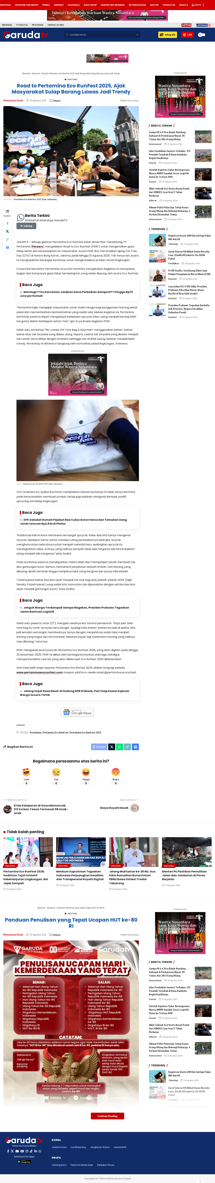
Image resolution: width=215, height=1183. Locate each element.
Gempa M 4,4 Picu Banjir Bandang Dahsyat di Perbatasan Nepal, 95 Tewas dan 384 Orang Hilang (167, 136)
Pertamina (35, 732)
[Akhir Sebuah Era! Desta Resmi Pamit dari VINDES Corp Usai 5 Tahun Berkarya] (203, 193)
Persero (37, 246)
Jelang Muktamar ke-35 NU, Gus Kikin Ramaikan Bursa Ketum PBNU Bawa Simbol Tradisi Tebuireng (132, 877)
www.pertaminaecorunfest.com (39, 672)
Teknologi (173, 244)
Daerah (152, 163)
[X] (12, 1151)
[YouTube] (17, 1151)
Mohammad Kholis (13, 100)
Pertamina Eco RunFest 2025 (85, 732)
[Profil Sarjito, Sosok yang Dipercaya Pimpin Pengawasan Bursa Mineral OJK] (157, 275)
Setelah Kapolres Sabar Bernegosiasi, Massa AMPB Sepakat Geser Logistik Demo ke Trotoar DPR (169, 173)
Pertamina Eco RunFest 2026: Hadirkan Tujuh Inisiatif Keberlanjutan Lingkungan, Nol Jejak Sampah (25, 877)
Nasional (36, 73)
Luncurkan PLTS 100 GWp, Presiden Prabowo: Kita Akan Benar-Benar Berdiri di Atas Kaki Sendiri (187, 290)
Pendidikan (173, 263)
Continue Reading (107, 1116)
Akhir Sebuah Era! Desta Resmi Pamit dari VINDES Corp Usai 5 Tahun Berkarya (169, 192)
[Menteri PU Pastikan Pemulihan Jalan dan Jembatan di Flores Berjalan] (187, 852)
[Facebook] (8, 1151)
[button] (167, 35)
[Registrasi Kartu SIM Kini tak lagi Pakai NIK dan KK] (157, 240)
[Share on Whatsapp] (119, 747)
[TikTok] (31, 1151)
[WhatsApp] (40, 1151)
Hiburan (153, 200)
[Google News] (22, 1151)
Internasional (155, 144)
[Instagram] (27, 1151)
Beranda (26, 73)
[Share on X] (7, 231)
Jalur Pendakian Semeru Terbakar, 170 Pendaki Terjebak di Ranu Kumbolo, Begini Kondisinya (169, 155)
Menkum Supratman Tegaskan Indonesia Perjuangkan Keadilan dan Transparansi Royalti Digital (80, 875)
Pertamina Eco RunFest (55, 732)
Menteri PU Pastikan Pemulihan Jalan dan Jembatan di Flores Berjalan (184, 875)
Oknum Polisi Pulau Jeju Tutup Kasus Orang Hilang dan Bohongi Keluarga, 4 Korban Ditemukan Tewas (169, 211)
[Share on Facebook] (7, 223)
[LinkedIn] (35, 1151)
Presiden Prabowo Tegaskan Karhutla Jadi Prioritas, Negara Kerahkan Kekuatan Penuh (188, 309)
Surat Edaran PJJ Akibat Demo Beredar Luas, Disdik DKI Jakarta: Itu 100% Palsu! (189, 255)
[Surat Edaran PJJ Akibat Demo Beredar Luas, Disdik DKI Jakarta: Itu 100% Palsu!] (157, 256)
